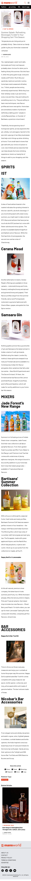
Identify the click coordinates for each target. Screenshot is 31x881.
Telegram (10, 772)
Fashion (3, 7)
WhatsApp (24, 769)
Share (8, 769)
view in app (25, 7)
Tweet (15, 769)
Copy (24, 772)
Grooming (12, 7)
